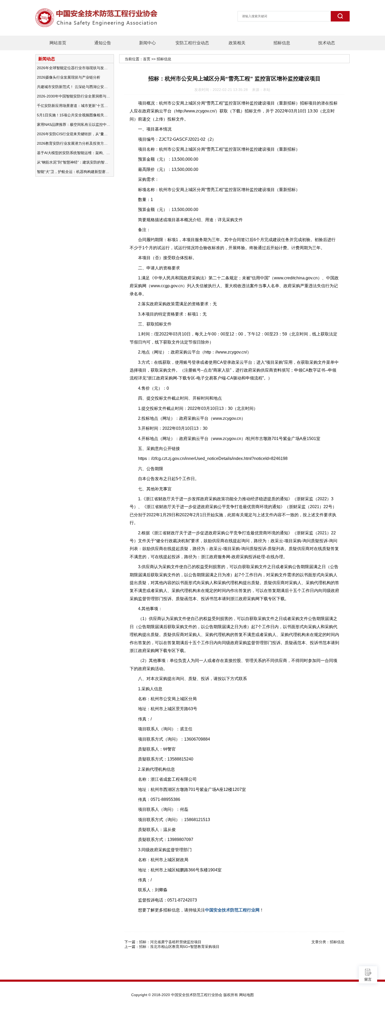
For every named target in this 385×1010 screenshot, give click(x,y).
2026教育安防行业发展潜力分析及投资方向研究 (73, 143)
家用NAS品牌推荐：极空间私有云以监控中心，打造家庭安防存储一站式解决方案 (73, 124)
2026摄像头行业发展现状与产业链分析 (68, 77)
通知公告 (102, 43)
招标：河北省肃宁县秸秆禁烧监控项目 (170, 942)
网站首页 (58, 43)
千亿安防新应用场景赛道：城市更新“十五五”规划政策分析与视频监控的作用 (73, 106)
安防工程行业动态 (192, 43)
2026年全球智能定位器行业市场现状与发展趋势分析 (73, 68)
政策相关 (237, 43)
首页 (146, 59)
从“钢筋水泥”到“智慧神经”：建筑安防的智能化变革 (73, 162)
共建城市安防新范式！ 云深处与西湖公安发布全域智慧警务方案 (73, 87)
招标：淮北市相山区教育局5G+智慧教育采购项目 (179, 946)
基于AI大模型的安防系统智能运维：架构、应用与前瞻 (73, 153)
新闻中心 (147, 43)
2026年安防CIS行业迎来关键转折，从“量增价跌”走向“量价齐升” (73, 134)
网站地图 (246, 995)
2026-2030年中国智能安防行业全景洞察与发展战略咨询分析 (73, 96)
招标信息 (281, 43)
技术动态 (326, 43)
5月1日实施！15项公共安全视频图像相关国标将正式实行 (73, 115)
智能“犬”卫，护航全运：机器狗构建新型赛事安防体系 (73, 172)
